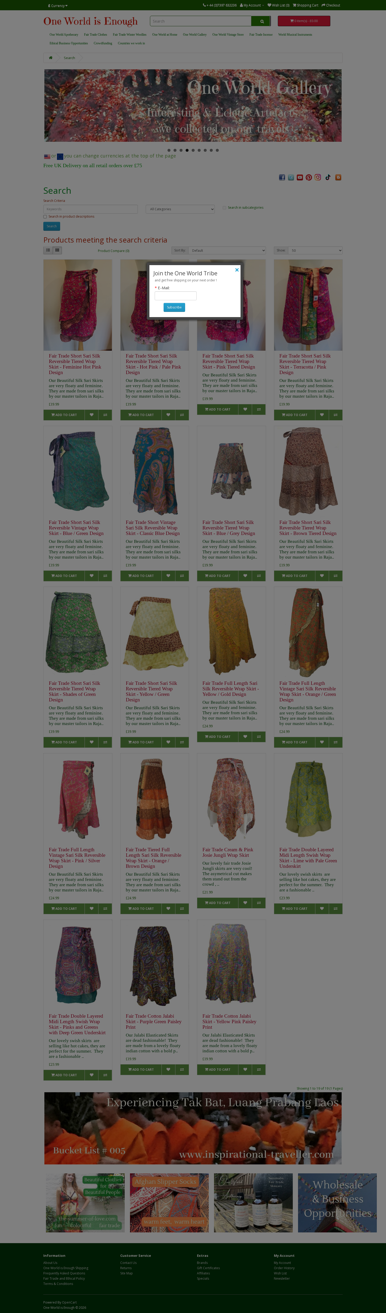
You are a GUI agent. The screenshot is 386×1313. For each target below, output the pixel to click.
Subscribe (174, 307)
